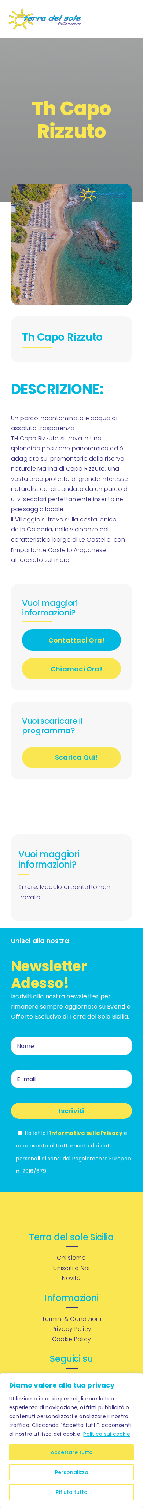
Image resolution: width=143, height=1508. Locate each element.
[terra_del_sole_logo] (44, 11)
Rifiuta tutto (72, 1492)
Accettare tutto (72, 1452)
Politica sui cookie (106, 1434)
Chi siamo (71, 1258)
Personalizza (71, 1472)
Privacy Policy (71, 1329)
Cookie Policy (71, 1339)
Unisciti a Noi (71, 1268)
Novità (71, 1278)
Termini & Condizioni (71, 1319)
